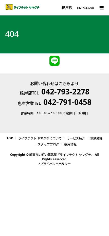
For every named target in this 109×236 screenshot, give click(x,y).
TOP (10, 138)
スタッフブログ (48, 144)
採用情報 (70, 144)
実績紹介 (96, 138)
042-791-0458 (67, 102)
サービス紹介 (76, 138)
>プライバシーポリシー (55, 164)
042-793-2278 (65, 91)
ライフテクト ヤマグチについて (40, 138)
